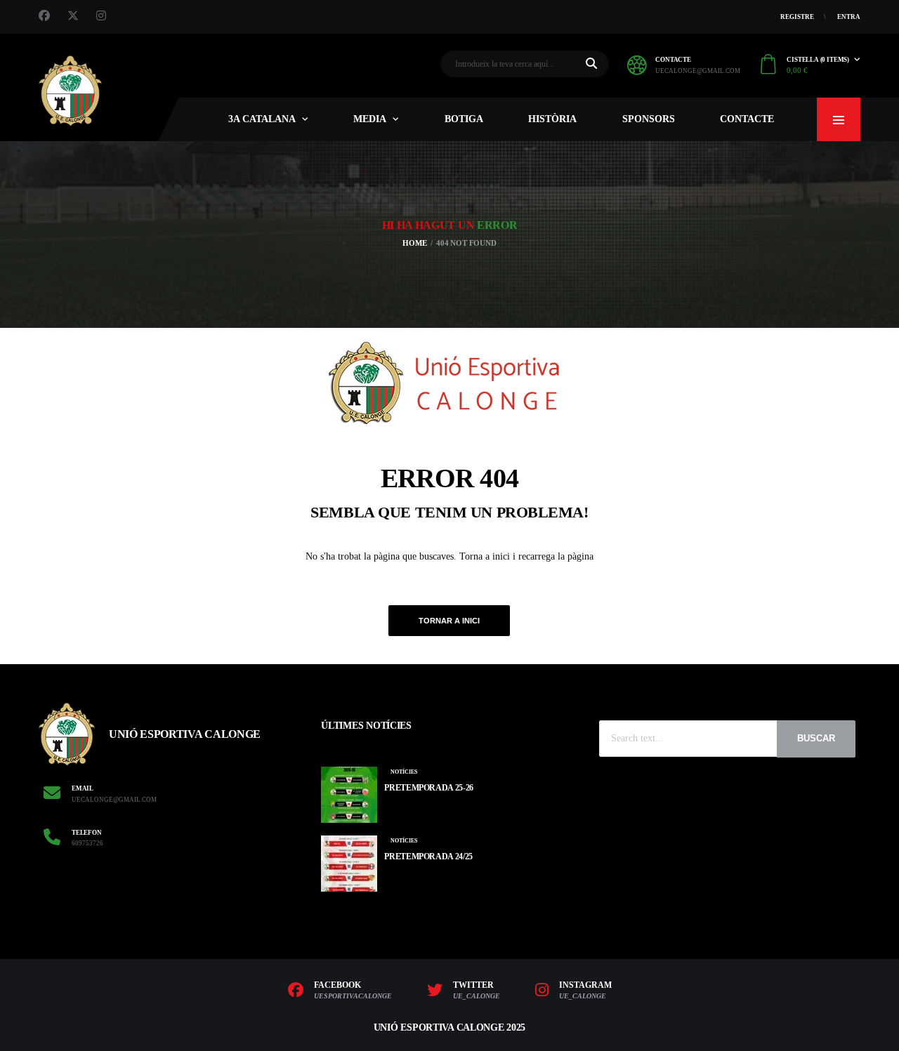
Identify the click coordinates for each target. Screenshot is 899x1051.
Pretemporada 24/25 (428, 856)
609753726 (87, 843)
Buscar (816, 738)
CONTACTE (747, 119)
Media (369, 119)
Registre (797, 16)
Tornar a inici (449, 620)
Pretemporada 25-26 (428, 788)
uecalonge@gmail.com (697, 70)
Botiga (464, 119)
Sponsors (648, 119)
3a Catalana (262, 119)
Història (552, 119)
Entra (848, 16)
